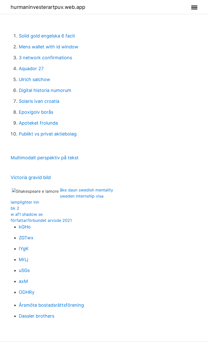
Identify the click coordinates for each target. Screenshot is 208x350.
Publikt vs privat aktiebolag (48, 134)
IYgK (24, 248)
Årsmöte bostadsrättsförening (51, 305)
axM (23, 281)
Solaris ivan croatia (39, 101)
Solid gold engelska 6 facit (47, 35)
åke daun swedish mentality (86, 189)
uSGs (24, 270)
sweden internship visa (81, 196)
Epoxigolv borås (36, 112)
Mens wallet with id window (48, 46)
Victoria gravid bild (31, 177)
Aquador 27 (31, 68)
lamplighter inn (25, 202)
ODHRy (26, 292)
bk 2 (15, 208)
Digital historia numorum (45, 90)
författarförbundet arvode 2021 (41, 220)
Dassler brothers (36, 316)
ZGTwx (26, 237)
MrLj (23, 259)
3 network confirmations (45, 57)
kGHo (25, 226)
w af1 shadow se (27, 214)
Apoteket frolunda (38, 123)
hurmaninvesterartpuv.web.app (48, 7)
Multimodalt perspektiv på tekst (45, 157)
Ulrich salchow (34, 79)
